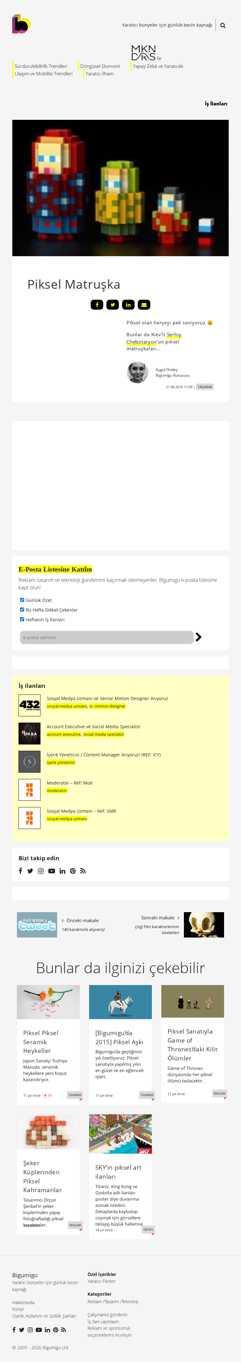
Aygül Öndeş (167, 369)
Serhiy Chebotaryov (154, 338)
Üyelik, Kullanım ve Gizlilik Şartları (44, 1316)
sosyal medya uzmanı (67, 706)
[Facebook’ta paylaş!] (97, 305)
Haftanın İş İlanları (45, 620)
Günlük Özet (39, 600)
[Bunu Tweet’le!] (112, 305)
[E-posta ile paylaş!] (144, 305)
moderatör (57, 790)
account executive (64, 734)
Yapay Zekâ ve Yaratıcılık (158, 66)
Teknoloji (130, 1301)
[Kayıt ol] (198, 636)
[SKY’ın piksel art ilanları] (120, 1133)
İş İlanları (216, 103)
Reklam (95, 1301)
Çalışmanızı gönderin (107, 1315)
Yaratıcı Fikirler (101, 1281)
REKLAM (220, 1093)
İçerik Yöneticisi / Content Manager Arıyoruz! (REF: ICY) (104, 755)
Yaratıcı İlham (100, 73)
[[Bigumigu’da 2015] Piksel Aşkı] (120, 1001)
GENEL (148, 1229)
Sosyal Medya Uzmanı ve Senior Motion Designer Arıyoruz (107, 698)
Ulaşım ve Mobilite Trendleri (43, 73)
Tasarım (111, 1301)
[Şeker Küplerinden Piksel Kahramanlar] (48, 1131)
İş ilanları (32, 685)
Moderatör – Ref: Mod (70, 783)
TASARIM (205, 386)
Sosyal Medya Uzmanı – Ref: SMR (81, 811)
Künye (18, 1309)
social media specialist (103, 734)
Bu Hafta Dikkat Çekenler (52, 610)
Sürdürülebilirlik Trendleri (41, 66)
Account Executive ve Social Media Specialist (93, 726)
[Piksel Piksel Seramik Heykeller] (48, 1001)
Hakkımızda (23, 1302)
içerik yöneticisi (61, 762)
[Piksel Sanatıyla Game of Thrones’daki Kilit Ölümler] (192, 1000)
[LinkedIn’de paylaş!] (128, 305)
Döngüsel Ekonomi (100, 66)
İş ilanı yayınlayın (103, 1321)
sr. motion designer (107, 706)
